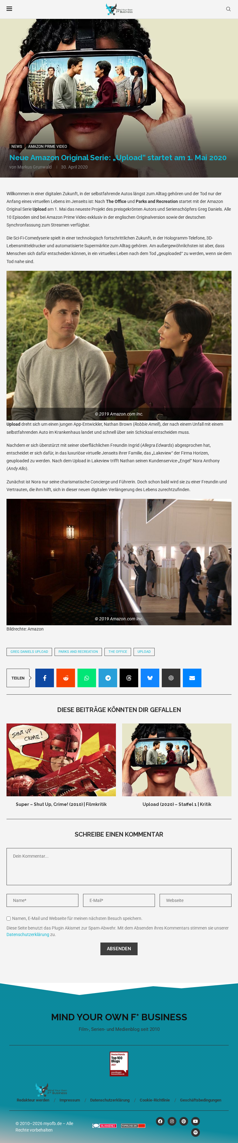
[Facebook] (160, 1121)
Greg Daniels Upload (29, 652)
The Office (117, 652)
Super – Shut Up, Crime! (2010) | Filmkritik (61, 804)
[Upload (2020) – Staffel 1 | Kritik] (176, 759)
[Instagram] (172, 1121)
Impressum (70, 1100)
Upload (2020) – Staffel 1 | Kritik (177, 804)
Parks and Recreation (78, 652)
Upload (144, 652)
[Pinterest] (183, 1121)
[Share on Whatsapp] (86, 678)
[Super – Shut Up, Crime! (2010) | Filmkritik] (61, 759)
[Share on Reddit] (65, 678)
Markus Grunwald (34, 167)
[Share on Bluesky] (150, 678)
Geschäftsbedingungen (200, 1100)
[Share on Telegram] (108, 678)
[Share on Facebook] (44, 678)
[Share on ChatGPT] (171, 678)
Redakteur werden (33, 1100)
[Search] (228, 9)
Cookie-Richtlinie (155, 1100)
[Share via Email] (192, 678)
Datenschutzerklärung (28, 934)
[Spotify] (195, 1132)
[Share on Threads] (129, 678)
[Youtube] (195, 1121)
